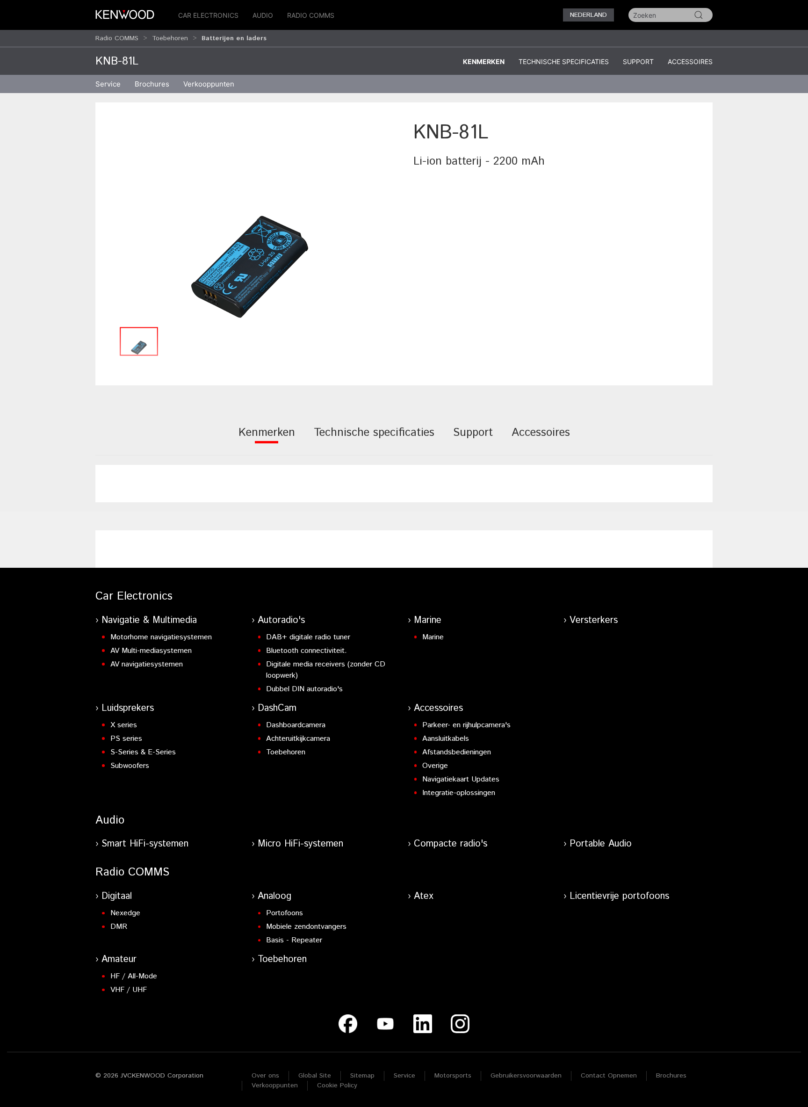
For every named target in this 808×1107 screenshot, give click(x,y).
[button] (250, 220)
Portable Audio (601, 844)
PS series (126, 738)
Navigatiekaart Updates (460, 779)
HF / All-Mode (133, 976)
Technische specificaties (564, 61)
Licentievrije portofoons (619, 896)
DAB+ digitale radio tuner (308, 637)
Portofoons (284, 913)
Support (638, 61)
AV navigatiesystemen (146, 664)
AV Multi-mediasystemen (151, 650)
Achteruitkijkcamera (298, 738)
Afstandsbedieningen (456, 752)
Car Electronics (208, 15)
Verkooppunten (208, 84)
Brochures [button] (152, 84)
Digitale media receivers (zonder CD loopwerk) (325, 670)
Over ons (265, 1075)
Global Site (314, 1075)
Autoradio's (281, 620)
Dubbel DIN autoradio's (304, 689)
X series (123, 725)
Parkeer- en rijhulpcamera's (466, 725)
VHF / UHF (128, 989)
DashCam (277, 708)
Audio (262, 15)
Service (108, 84)
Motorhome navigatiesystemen (161, 637)
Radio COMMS (310, 15)
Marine (427, 620)
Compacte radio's (450, 844)
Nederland (588, 15)
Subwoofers (129, 765)
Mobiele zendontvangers (306, 926)
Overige (435, 765)
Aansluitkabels (445, 738)
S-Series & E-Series (143, 752)
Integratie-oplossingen (458, 793)
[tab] (267, 439)
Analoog (274, 896)
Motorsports (452, 1075)
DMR (118, 926)
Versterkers (594, 620)
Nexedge (125, 913)
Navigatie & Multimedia (149, 620)
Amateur (119, 959)
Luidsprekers (127, 708)
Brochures (671, 1075)
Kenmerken (484, 61)
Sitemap (362, 1075)
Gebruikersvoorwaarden (526, 1075)
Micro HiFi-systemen (300, 844)
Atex (423, 896)
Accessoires (690, 61)
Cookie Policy (337, 1085)
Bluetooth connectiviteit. (306, 650)
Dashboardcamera (295, 725)
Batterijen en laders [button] (234, 38)
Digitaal (116, 896)
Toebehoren (170, 38)
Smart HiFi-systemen (144, 844)
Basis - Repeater (294, 940)
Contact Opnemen (609, 1075)
